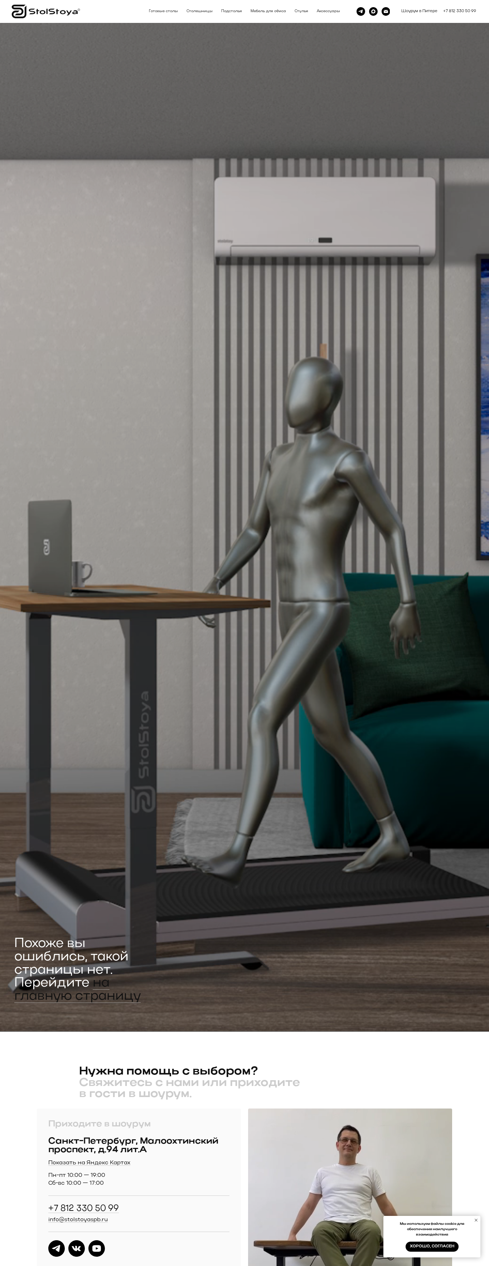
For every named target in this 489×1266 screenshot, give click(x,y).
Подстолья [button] (231, 11)
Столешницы (200, 11)
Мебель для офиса (268, 11)
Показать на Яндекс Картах (89, 1163)
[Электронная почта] (386, 11)
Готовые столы (163, 11)
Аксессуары (328, 11)
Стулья (301, 11)
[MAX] (373, 11)
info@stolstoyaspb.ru (78, 1220)
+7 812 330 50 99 (83, 1208)
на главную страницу (77, 989)
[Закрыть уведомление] (476, 1220)
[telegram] (361, 11)
